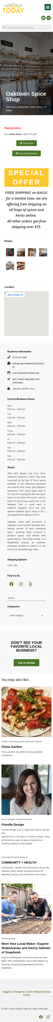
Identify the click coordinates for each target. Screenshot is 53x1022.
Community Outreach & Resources (14, 857)
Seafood (38, 741)
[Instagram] (48, 18)
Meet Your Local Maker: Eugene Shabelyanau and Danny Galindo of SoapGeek (25, 948)
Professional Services (24, 819)
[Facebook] (43, 18)
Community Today (8, 938)
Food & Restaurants (16, 741)
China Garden (11, 746)
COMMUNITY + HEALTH (18, 862)
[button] (48, 7)
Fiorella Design (12, 824)
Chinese (4, 741)
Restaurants (29, 741)
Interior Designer (8, 819)
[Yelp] (30, 584)
